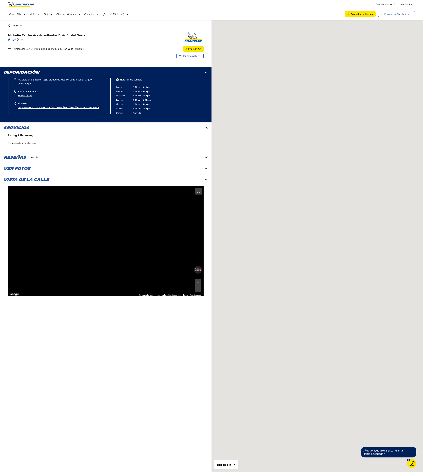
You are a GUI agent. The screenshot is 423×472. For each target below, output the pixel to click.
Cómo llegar (24, 83)
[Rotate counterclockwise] (195, 270)
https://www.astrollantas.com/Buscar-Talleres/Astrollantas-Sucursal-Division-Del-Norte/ (59, 107)
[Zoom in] (198, 282)
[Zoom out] (198, 289)
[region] (106, 241)
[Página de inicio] (21, 4)
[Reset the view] (198, 270)
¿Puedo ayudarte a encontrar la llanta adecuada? (383, 452)
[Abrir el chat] (411, 463)
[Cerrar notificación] (412, 452)
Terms (185, 295)
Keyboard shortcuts (146, 295)
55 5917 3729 (25, 95)
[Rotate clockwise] (201, 270)
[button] (408, 460)
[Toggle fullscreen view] (198, 191)
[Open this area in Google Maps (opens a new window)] (14, 294)
